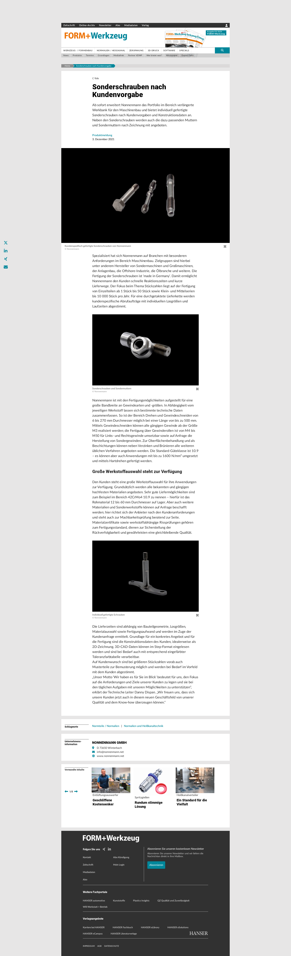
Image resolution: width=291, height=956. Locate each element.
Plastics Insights (141, 901)
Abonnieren (156, 865)
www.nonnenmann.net (110, 756)
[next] (76, 791)
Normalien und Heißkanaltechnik (143, 726)
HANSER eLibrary (150, 927)
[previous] (66, 791)
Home (67, 66)
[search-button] (222, 50)
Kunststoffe (119, 901)
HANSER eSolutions (177, 927)
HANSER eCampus (93, 934)
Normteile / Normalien (105, 726)
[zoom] (225, 247)
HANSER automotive (94, 901)
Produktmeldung (102, 135)
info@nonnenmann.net (110, 752)
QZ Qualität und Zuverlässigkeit (173, 901)
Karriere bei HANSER (94, 927)
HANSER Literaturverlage (124, 934)
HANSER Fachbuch (123, 927)
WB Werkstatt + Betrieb (95, 907)
